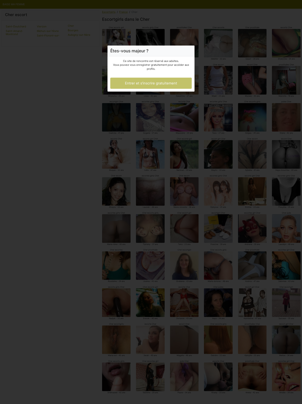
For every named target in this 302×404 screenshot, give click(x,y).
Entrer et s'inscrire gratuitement (151, 83)
